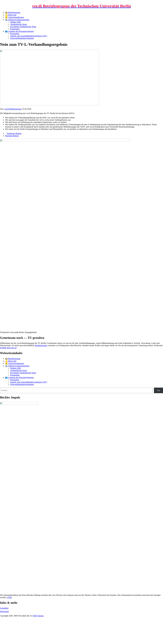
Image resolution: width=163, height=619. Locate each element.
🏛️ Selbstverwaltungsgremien (17, 20)
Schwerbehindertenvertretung (22, 38)
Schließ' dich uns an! (8, 348)
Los (158, 390)
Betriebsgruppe (41, 345)
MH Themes (38, 616)
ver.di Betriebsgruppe (13, 109)
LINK (9, 597)
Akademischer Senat (18, 24)
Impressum (4, 611)
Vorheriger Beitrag (14, 133)
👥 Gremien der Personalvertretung (19, 31)
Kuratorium (14, 29)
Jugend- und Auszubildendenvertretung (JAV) (28, 36)
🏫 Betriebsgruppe (12, 12)
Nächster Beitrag (12, 136)
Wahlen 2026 (15, 22)
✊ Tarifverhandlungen (14, 17)
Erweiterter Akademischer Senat (23, 26)
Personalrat (14, 34)
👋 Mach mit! (10, 15)
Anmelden (4, 608)
